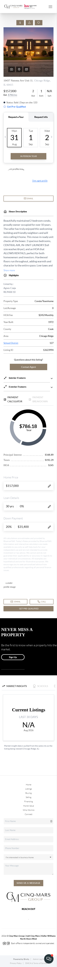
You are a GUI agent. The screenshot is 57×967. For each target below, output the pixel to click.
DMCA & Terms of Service (36, 963)
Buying (28, 793)
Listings (28, 789)
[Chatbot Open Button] (48, 959)
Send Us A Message (28, 883)
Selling (28, 797)
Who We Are (28, 810)
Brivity (26, 959)
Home (28, 784)
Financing (28, 801)
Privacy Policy (16, 963)
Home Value (28, 806)
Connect (28, 814)
